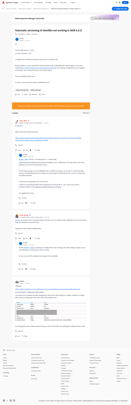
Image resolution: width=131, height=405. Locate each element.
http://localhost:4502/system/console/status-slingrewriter (38, 68)
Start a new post (66, 106)
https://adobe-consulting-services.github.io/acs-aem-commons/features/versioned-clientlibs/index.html (47, 289)
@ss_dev (19, 126)
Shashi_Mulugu (24, 215)
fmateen (22, 281)
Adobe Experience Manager (25, 8)
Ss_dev (22, 38)
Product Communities (11, 8)
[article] (50, 136)
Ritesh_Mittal (23, 121)
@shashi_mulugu (29, 248)
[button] (120, 9)
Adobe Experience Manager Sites (41, 8)
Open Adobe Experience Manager (104, 18)
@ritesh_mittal (23, 159)
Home (2, 8)
